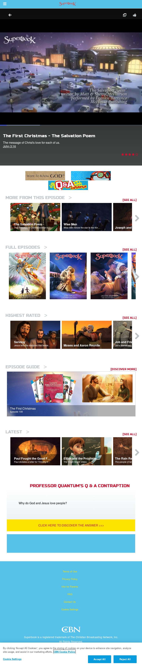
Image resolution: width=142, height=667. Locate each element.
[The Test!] (70, 276)
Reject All (125, 659)
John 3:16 (9, 146)
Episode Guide (26, 366)
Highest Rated (26, 315)
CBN (72, 630)
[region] (71, 655)
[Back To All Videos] (8, 15)
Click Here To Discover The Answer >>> (71, 525)
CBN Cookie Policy (64, 651)
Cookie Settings (69, 609)
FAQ (69, 594)
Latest (17, 431)
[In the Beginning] (29, 276)
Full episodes (26, 247)
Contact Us (70, 601)
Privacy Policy (70, 579)
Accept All (99, 659)
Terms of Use (70, 571)
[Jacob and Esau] (111, 276)
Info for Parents (70, 586)
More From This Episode (39, 197)
